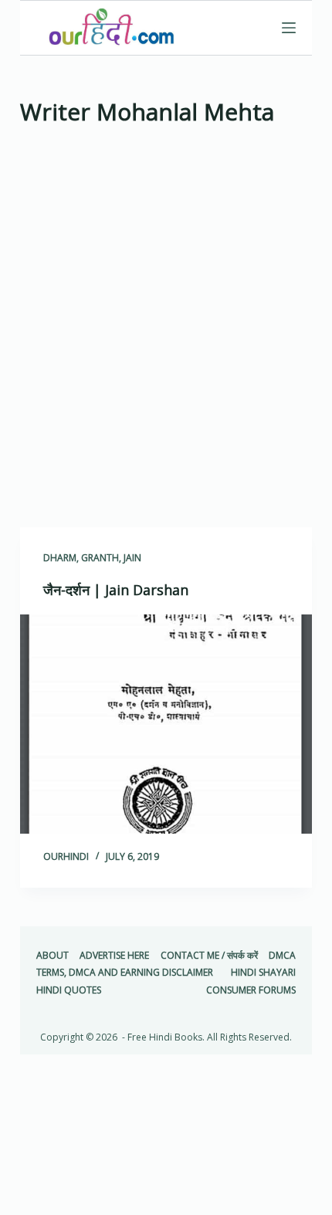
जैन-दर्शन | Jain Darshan (115, 589)
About (52, 955)
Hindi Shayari (263, 972)
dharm (59, 557)
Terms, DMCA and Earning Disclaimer (124, 972)
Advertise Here (114, 955)
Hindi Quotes (68, 990)
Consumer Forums (251, 990)
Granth (100, 557)
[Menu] (289, 28)
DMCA (282, 955)
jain (132, 557)
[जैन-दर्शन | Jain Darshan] (166, 724)
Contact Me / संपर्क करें (209, 955)
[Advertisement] (166, 332)
